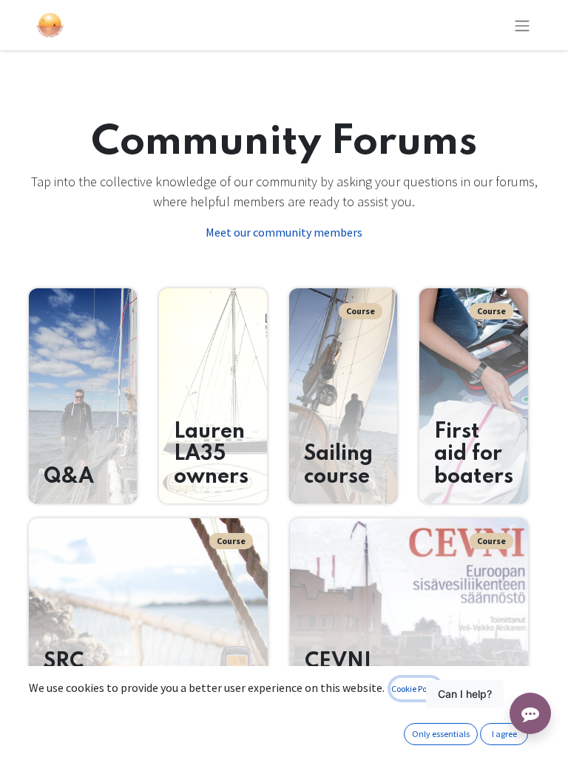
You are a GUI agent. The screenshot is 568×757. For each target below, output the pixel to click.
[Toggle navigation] (522, 25)
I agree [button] (504, 733)
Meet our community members (284, 232)
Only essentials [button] (441, 733)
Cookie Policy (415, 688)
